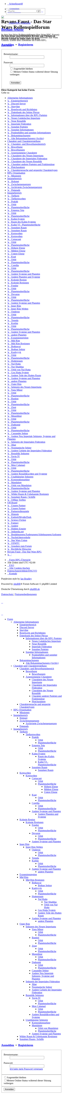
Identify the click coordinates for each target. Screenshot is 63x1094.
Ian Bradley (26, 578)
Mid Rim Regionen (35, 880)
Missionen (25, 712)
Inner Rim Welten (34, 847)
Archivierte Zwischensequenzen (41, 723)
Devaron (36, 833)
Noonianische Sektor (42, 987)
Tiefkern (24, 731)
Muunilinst (37, 954)
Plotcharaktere (39, 701)
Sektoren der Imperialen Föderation (43, 981)
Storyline (24, 630)
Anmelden (7, 44)
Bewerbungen (38, 674)
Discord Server (27, 627)
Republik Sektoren (35, 995)
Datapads (24, 726)
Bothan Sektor (12, 29)
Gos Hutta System (47, 910)
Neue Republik (39, 644)
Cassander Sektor (40, 970)
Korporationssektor (41, 1022)
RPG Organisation (22, 709)
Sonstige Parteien (40, 649)
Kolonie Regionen (34, 822)
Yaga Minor (37, 929)
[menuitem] (10, 565)
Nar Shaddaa (50, 902)
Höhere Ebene (51, 786)
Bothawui (36, 882)
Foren (10, 619)
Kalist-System (38, 753)
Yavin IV (36, 998)
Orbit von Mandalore (48, 1028)
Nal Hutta (42, 899)
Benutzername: (11, 54)
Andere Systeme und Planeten (46, 811)
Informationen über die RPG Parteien (44, 638)
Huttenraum (37, 896)
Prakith (35, 737)
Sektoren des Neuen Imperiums (41, 926)
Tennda (35, 858)
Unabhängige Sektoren (37, 1020)
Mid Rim (24, 877)
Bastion (35, 937)
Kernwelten (25, 773)
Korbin (35, 860)
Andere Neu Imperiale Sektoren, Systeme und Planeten (43, 976)
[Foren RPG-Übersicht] (3, 16)
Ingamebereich (20, 715)
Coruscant (37, 778)
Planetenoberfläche (47, 742)
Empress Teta (38, 745)
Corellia (35, 803)
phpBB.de (35, 589)
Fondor (35, 825)
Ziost (34, 946)
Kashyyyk (37, 888)
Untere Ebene (50, 792)
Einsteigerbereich (28, 624)
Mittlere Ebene (51, 789)
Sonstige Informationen (37, 652)
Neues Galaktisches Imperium (46, 641)
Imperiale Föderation (42, 646)
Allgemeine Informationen (26, 622)
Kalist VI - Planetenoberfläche (47, 763)
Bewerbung (31, 671)
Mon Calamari (39, 1006)
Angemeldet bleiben (23, 68)
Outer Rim (25, 924)
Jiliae (34, 984)
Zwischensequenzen (29, 720)
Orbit (40, 740)
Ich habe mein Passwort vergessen (26, 1069)
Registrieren (25, 44)
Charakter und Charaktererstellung (30, 666)
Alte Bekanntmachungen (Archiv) (42, 663)
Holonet (23, 718)
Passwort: (8, 62)
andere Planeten (45, 871)
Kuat (34, 795)
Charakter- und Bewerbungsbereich (37, 668)
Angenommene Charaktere (39, 676)
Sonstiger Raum (39, 767)
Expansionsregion (28, 874)
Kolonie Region (27, 819)
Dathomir (36, 962)
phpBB (16, 584)
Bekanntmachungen (29, 660)
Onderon (36, 849)
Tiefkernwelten (33, 734)
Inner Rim (24, 844)
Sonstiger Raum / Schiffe (32, 1039)
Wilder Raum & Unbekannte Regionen (38, 1036)
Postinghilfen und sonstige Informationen (44, 656)
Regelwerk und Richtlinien (33, 633)
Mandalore (37, 1025)
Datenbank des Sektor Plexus (34, 635)
